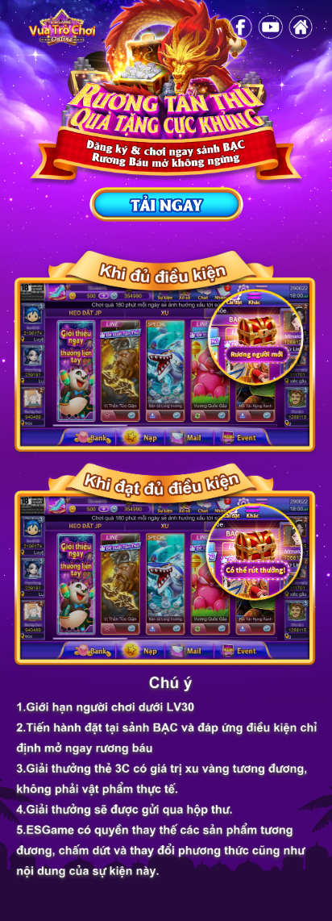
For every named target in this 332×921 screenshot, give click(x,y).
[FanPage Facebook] (240, 27)
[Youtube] (270, 27)
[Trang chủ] (60, 26)
